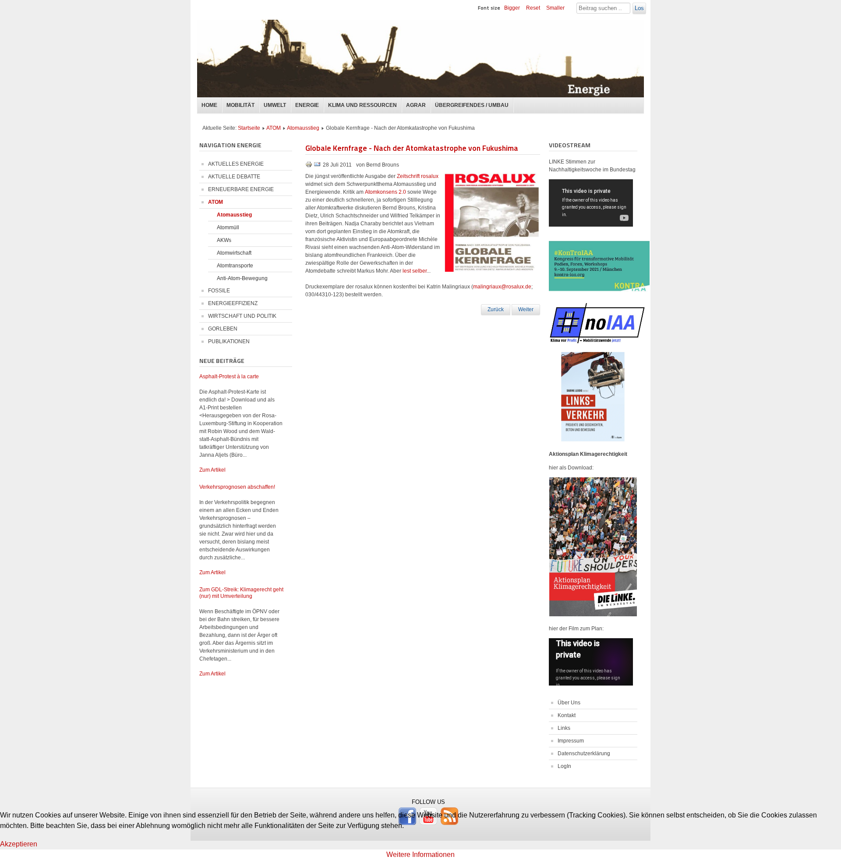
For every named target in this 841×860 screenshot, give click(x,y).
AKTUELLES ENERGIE (236, 164)
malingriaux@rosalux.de (502, 287)
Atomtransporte (235, 266)
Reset (533, 8)
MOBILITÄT (240, 105)
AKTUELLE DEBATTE (234, 177)
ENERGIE (307, 105)
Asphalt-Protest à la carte (229, 376)
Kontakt (567, 715)
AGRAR (416, 105)
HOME (209, 105)
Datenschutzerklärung (584, 753)
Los (639, 8)
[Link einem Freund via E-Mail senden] (317, 166)
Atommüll (228, 227)
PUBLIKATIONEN (229, 341)
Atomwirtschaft (234, 253)
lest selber (415, 271)
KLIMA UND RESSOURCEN (362, 105)
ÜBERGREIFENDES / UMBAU (472, 105)
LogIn (564, 766)
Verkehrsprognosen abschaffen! (237, 487)
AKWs (224, 240)
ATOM (273, 128)
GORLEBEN (222, 329)
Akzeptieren (18, 844)
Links (564, 728)
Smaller (555, 8)
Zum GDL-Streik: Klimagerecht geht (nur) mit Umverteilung (241, 592)
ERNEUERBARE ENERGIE (241, 189)
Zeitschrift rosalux (417, 176)
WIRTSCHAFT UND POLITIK (242, 316)
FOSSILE (219, 291)
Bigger (512, 8)
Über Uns (569, 703)
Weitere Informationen (420, 854)
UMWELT (275, 105)
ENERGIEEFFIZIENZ (233, 303)
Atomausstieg (303, 128)
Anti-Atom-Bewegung (242, 278)
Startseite (249, 128)
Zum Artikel (212, 470)
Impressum (571, 741)
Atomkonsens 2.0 (385, 192)
